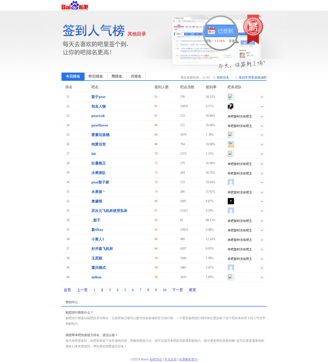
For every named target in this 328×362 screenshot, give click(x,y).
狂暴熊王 (98, 163)
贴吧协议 (156, 359)
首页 (67, 290)
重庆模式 (98, 268)
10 (164, 290)
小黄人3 (97, 239)
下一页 (177, 290)
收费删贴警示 (188, 359)
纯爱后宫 (98, 144)
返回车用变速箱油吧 (252, 77)
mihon (96, 277)
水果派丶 (98, 192)
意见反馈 (171, 359)
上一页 (82, 290)
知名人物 (98, 106)
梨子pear (98, 97)
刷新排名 (223, 77)
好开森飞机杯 (102, 249)
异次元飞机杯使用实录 (109, 211)
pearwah (98, 116)
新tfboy (97, 230)
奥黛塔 (96, 201)
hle (93, 154)
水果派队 (98, 173)
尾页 (192, 290)
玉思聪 (96, 258)
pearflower (99, 125)
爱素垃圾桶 (100, 135)
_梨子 (95, 220)
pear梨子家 (100, 182)
